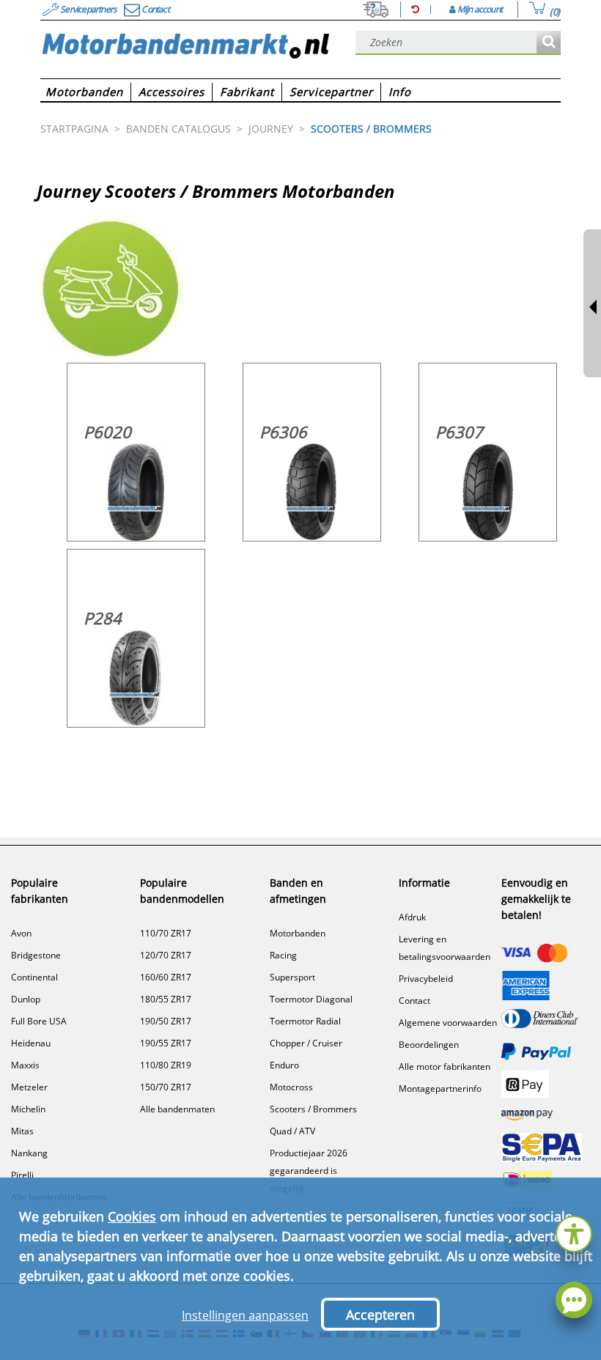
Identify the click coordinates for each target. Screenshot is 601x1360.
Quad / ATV (292, 1131)
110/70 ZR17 (165, 933)
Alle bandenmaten (177, 1109)
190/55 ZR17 (165, 1043)
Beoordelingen (429, 1044)
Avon (21, 933)
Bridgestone (36, 955)
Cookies (132, 1216)
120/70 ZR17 (165, 955)
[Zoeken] (549, 43)
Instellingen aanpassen (245, 1315)
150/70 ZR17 (165, 1087)
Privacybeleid (426, 978)
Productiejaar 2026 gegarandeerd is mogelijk (308, 1170)
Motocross (291, 1087)
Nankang (29, 1153)
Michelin (28, 1109)
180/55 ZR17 (165, 999)
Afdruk (412, 917)
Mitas (22, 1131)
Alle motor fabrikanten (444, 1066)
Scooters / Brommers (313, 1109)
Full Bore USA (39, 1021)
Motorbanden (297, 933)
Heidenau (31, 1043)
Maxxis (25, 1065)
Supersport (292, 977)
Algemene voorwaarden (448, 1022)
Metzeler (29, 1087)
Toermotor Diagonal (311, 999)
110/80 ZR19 (165, 1065)
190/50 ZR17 (165, 1021)
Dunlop (25, 999)
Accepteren (380, 1314)
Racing (283, 955)
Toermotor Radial (305, 1021)
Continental (34, 977)
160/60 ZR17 (165, 977)
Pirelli (22, 1175)
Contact (414, 1000)
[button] (574, 1232)
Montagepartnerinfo (440, 1088)
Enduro (284, 1065)
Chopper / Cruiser (306, 1043)
